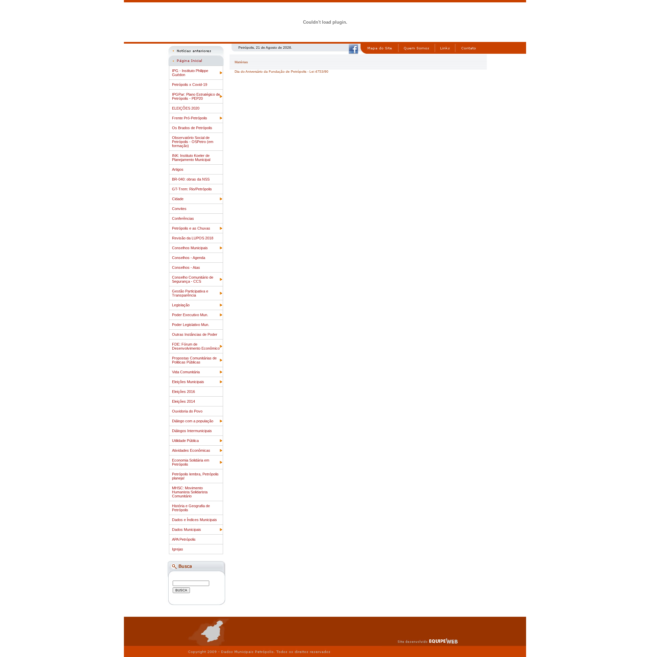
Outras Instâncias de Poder (194, 334)
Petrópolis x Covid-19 (189, 85)
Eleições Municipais (188, 382)
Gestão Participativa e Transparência (190, 293)
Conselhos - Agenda (188, 258)
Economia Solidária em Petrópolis (190, 462)
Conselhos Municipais (190, 248)
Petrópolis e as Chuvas (191, 228)
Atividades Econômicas (191, 450)
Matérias (241, 62)
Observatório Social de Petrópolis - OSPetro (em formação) (192, 142)
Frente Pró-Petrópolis (189, 118)
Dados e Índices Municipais (194, 520)
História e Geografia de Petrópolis (191, 508)
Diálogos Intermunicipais (192, 431)
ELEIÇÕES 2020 (185, 108)
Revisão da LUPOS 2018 (192, 238)
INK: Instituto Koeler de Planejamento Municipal (191, 158)
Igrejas (177, 549)
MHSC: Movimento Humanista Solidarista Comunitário (190, 492)
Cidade (177, 199)
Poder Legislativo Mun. (190, 325)
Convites (179, 209)
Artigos (177, 169)
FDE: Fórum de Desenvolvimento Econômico (196, 346)
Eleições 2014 (183, 401)
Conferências (183, 218)
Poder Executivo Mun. (190, 315)
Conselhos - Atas (186, 267)
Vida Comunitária (186, 372)
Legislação (181, 305)
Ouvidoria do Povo (187, 411)
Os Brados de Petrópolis (192, 128)
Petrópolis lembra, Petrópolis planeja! (195, 476)
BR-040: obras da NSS (191, 179)
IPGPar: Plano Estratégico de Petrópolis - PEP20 (196, 96)
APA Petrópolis (184, 539)
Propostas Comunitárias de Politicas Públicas (194, 360)
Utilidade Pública (185, 441)
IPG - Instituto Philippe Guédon (190, 73)
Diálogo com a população (192, 421)
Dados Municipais (186, 529)
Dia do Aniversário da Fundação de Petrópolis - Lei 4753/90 (281, 71)
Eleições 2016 (183, 392)
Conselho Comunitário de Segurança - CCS (192, 279)
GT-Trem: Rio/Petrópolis (192, 189)
